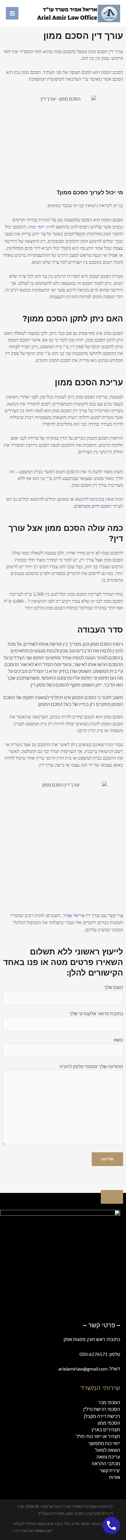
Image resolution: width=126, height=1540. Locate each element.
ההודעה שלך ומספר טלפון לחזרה (91, 1066)
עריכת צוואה (108, 1456)
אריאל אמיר (74, 915)
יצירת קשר (110, 1470)
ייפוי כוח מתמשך (104, 1443)
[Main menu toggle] (12, 13)
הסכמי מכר (109, 1402)
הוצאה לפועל (107, 1450)
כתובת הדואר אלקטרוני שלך (96, 1013)
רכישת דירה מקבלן (102, 1416)
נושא (118, 1039)
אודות (114, 1477)
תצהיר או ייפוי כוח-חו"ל (98, 1436)
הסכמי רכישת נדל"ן (101, 1409)
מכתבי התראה (106, 1463)
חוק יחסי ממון (40, 226)
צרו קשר (115, 915)
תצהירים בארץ (105, 1429)
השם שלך (113, 987)
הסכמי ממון (109, 1422)
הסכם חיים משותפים (92, 506)
